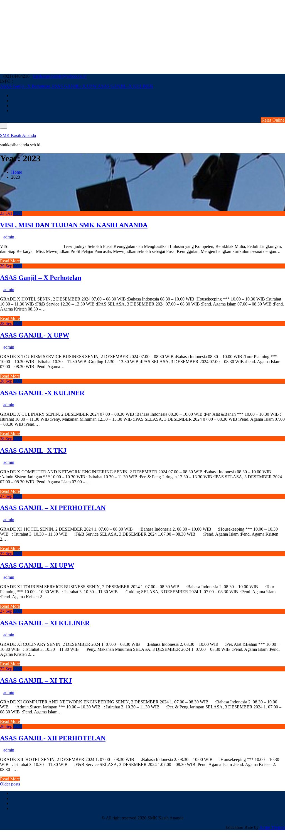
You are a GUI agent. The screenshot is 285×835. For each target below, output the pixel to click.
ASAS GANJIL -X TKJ (33, 450)
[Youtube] (283, 105)
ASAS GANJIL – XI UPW (37, 565)
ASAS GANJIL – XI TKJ (36, 680)
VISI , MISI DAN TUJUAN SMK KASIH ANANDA (74, 225)
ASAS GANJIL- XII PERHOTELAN (52, 738)
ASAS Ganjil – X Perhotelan (40, 277)
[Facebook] (283, 95)
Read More (10, 260)
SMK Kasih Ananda (18, 135)
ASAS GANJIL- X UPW (74, 86)
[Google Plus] (283, 110)
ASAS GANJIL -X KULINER (125, 86)
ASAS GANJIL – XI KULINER (45, 623)
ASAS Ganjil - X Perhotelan (25, 86)
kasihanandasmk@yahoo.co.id (60, 76)
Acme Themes (272, 827)
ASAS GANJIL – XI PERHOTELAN (52, 507)
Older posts (10, 784)
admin (8, 237)
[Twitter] (283, 100)
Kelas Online (272, 120)
